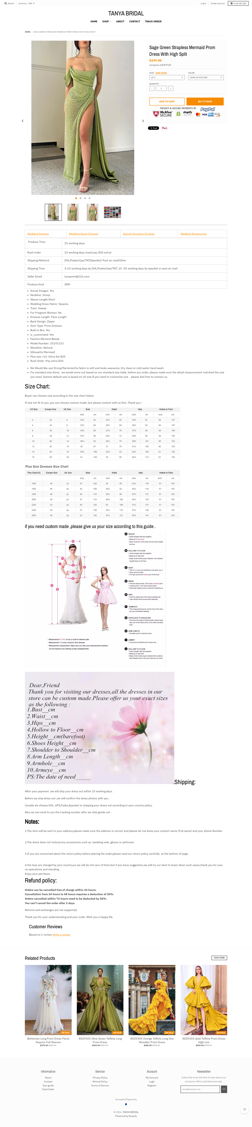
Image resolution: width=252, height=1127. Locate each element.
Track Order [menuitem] (153, 21)
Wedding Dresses (38, 233)
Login (152, 1081)
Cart (239, 3)
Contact (48, 1081)
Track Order (48, 1089)
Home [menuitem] (94, 21)
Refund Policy (100, 1081)
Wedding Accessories (194, 233)
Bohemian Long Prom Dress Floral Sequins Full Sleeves (48, 1040)
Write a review (61, 934)
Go (224, 1089)
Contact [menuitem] (134, 21)
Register (152, 1085)
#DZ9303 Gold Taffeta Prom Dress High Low (203, 1040)
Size (158, 73)
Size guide (161, 73)
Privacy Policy (100, 1077)
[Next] (143, 121)
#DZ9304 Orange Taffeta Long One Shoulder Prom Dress (152, 1040)
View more (219, 958)
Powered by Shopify (126, 1116)
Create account (218, 3)
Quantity (154, 84)
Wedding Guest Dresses (83, 233)
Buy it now (205, 101)
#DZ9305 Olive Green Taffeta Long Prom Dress (100, 1040)
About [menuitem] (120, 21)
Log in (203, 3)
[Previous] (23, 121)
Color (191, 73)
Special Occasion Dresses (139, 233)
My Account (152, 1077)
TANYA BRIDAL (126, 13)
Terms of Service (100, 1085)
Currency (23, 3)
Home (27, 32)
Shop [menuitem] (105, 21)
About (48, 1077)
